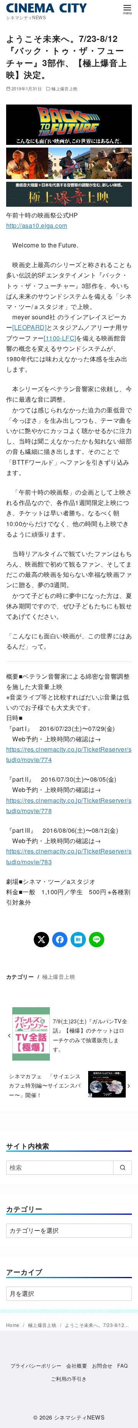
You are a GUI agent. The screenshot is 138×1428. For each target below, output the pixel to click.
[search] (122, 1167)
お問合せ (102, 1365)
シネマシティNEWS (79, 1417)
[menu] (127, 9)
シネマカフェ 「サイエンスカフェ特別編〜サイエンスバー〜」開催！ (44, 1085)
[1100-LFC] (60, 338)
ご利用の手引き (69, 1378)
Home (13, 1325)
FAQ (122, 1365)
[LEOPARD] (29, 327)
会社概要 (76, 1365)
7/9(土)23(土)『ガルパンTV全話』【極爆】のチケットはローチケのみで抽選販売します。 (90, 1035)
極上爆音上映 (64, 88)
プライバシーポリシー (36, 1365)
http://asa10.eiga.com (36, 225)
